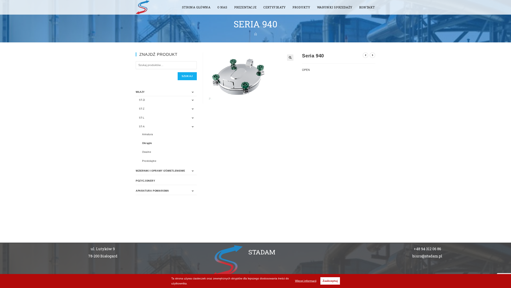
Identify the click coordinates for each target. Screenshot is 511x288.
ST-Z (141, 108)
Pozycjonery (145, 180)
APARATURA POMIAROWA (152, 190)
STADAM (261, 252)
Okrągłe (147, 143)
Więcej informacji (305, 280)
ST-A (142, 126)
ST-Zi (142, 100)
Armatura (147, 134)
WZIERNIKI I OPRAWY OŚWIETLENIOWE (160, 170)
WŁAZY (140, 92)
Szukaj (187, 76)
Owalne (146, 152)
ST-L (141, 117)
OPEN (306, 69)
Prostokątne (149, 161)
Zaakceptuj (330, 280)
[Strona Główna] (255, 34)
